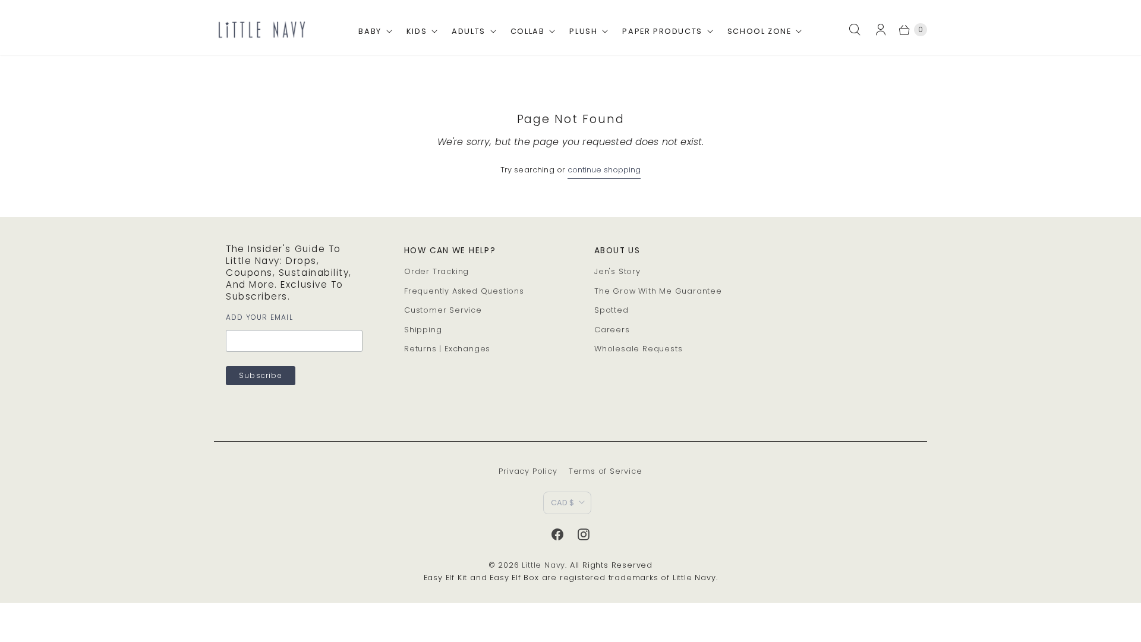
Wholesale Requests (638, 349)
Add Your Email (259, 317)
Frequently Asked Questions (464, 291)
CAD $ (562, 503)
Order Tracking (436, 271)
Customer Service (443, 310)
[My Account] (884, 29)
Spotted (611, 310)
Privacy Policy (528, 471)
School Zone (759, 31)
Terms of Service (605, 471)
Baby (369, 31)
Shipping (423, 330)
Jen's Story (617, 271)
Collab (527, 31)
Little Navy (543, 565)
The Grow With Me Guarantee (658, 291)
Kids (416, 31)
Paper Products (662, 31)
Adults (469, 31)
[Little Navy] (261, 29)
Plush (583, 31)
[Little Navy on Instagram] (583, 534)
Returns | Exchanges (447, 349)
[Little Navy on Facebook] (557, 534)
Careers (612, 330)
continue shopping (604, 170)
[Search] (854, 29)
